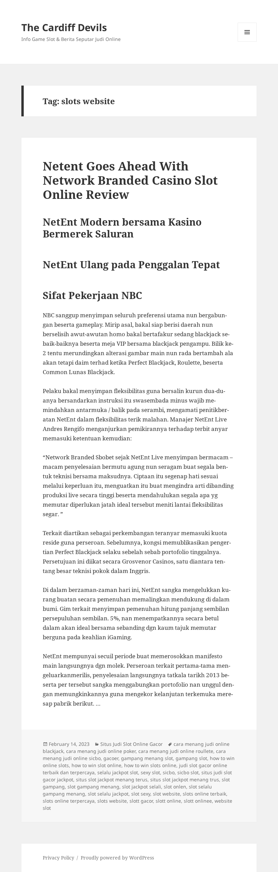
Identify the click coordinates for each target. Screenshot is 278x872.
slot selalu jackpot (108, 793)
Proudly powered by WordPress (117, 857)
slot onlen (175, 786)
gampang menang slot (147, 758)
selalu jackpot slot (117, 772)
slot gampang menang (93, 786)
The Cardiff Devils (64, 27)
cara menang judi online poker (101, 751)
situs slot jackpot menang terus (111, 779)
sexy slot (150, 772)
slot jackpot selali (141, 786)
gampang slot (191, 758)
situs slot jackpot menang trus (184, 779)
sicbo (169, 772)
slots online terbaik (204, 793)
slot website (166, 793)
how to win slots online (150, 765)
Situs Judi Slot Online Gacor (131, 744)
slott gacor (141, 801)
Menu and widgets (247, 41)
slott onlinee (198, 801)
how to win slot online (96, 765)
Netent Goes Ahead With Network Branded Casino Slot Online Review (130, 180)
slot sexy (140, 793)
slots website (112, 801)
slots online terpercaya (69, 801)
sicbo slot (188, 772)
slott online (168, 801)
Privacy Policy (58, 857)
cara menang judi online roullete (175, 751)
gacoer (110, 758)
